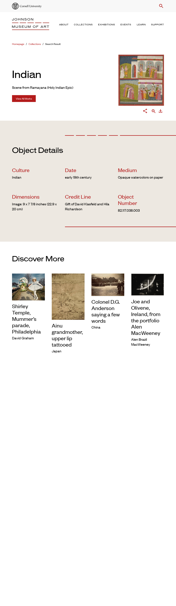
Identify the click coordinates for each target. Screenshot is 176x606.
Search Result (53, 44)
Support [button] (157, 24)
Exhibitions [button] (106, 24)
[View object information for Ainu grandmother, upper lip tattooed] (68, 296)
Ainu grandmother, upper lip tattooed (67, 335)
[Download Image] (160, 111)
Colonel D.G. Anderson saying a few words (105, 311)
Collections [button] (83, 24)
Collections (35, 44)
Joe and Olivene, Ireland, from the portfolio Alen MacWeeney (145, 317)
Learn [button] (141, 24)
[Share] (145, 111)
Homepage (18, 44)
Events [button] (125, 24)
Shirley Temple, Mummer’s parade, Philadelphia (26, 319)
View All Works (24, 98)
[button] (160, 6)
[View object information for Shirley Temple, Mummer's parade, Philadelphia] (28, 286)
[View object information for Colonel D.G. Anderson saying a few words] (107, 284)
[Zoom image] (153, 111)
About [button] (64, 24)
